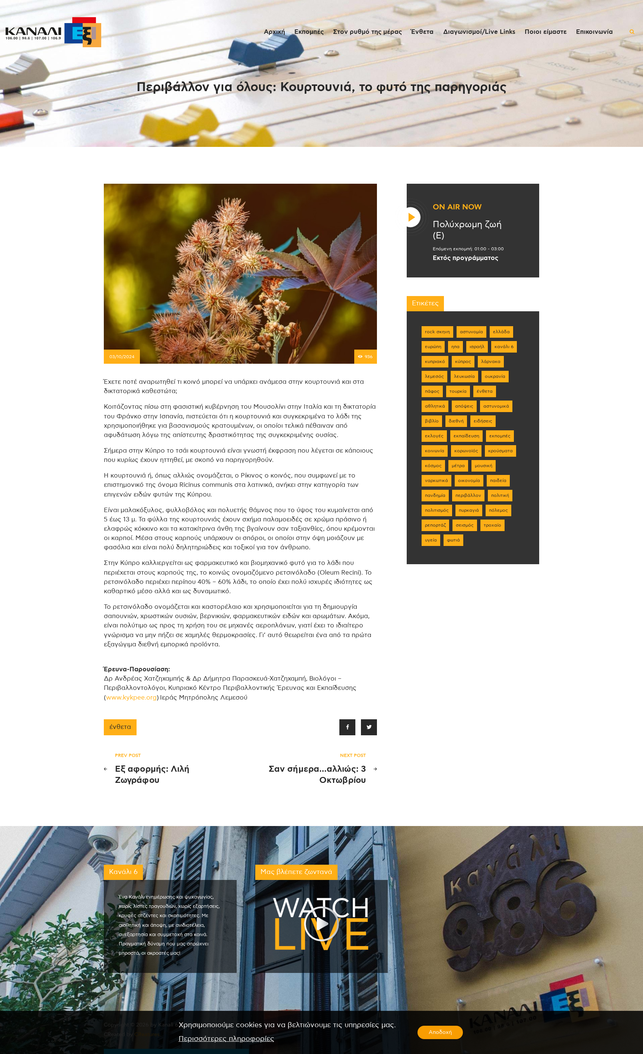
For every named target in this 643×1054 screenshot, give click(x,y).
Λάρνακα (490, 361)
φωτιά (453, 540)
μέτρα (458, 465)
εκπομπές (500, 436)
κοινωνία (434, 451)
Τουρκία (458, 391)
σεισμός (465, 525)
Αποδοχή (440, 1032)
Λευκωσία (464, 376)
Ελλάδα (501, 332)
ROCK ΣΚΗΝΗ (437, 332)
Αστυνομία (471, 332)
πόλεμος (498, 510)
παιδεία (498, 480)
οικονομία (469, 480)
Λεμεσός (434, 376)
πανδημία (435, 495)
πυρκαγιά (469, 510)
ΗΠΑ (455, 346)
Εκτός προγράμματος (465, 258)
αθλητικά (435, 406)
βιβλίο (432, 421)
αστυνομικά (496, 406)
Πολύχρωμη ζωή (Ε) (467, 230)
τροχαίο (492, 525)
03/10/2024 (121, 356)
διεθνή (456, 421)
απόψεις (464, 406)
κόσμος (433, 465)
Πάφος (432, 391)
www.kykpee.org (131, 698)
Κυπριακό (435, 361)
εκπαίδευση (466, 436)
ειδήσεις (483, 421)
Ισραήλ (477, 346)
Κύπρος (463, 361)
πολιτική (500, 495)
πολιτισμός (437, 510)
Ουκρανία (495, 376)
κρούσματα (500, 451)
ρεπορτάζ (435, 525)
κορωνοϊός (466, 451)
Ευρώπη (433, 346)
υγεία (431, 540)
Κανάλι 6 (504, 346)
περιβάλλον (468, 495)
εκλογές (434, 436)
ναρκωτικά (436, 480)
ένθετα (120, 727)
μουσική (483, 465)
